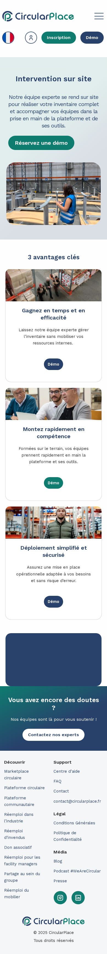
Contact (61, 791)
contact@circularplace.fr (77, 801)
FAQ (57, 781)
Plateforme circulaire (24, 787)
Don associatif (18, 847)
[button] (89, 17)
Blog (58, 861)
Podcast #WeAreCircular (77, 871)
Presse (60, 880)
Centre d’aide (67, 771)
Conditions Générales (74, 823)
